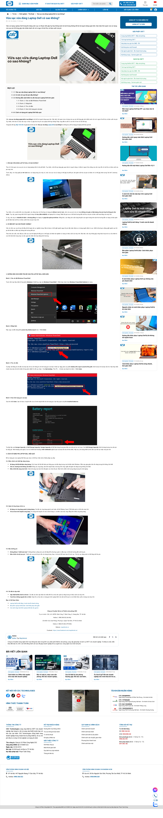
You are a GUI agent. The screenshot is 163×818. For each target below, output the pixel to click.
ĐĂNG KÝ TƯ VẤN (96, 430)
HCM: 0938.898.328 (129, 5)
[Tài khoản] (155, 9)
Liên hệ (105, 10)
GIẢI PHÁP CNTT (77, 4)
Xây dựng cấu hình (131, 10)
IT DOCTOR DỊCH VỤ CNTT (54, 4)
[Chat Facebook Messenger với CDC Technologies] (155, 789)
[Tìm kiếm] (110, 4)
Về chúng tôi (11, 10)
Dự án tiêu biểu (61, 10)
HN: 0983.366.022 (128, 2)
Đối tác (39, 10)
